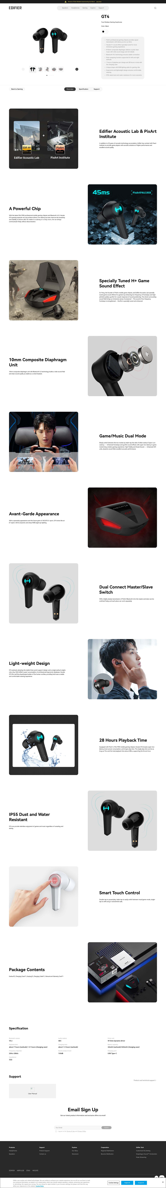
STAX (28, 1170)
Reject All (127, 1182)
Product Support (44, 1150)
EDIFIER (12, 1170)
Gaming (85, 8)
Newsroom (75, 1154)
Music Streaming (141, 1157)
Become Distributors (107, 1154)
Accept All (141, 1182)
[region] (83, 1183)
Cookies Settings (114, 1182)
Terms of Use (71, 1131)
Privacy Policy (82, 1131)
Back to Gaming (17, 89)
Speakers (65, 8)
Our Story (75, 1150)
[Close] (163, 1182)
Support (101, 8)
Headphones (75, 8)
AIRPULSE (20, 1170)
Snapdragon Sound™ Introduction (146, 1154)
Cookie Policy (40, 1186)
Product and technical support (144, 1080)
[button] (23, 69)
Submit (106, 1127)
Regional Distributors (107, 1150)
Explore (92, 8)
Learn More (98, 1)
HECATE (35, 1170)
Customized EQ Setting (143, 1150)
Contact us (42, 1154)
